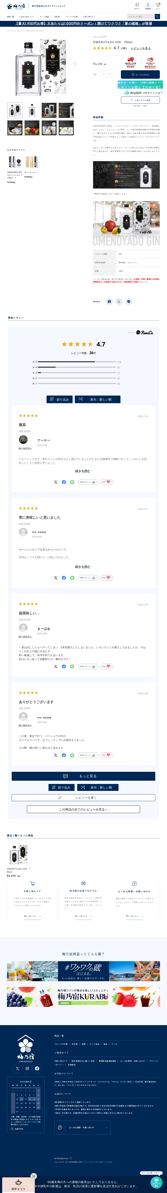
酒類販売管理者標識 (107, 1061)
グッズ (114, 1044)
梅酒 (84, 1044)
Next (75, 64)
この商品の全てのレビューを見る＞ (83, 809)
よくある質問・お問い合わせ (132, 1061)
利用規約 (72, 1064)
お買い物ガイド (89, 16)
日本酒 (56, 16)
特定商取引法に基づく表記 (83, 1061)
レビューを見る (141, 48)
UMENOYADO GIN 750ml (18, 870)
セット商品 (44, 16)
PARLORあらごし (27, 16)
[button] (18, 1184)
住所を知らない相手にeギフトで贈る (140, 84)
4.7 (101, 344)
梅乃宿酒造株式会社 (61, 1158)
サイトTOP (10, 31)
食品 (105, 1044)
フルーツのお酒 (71, 16)
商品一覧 (10, 16)
